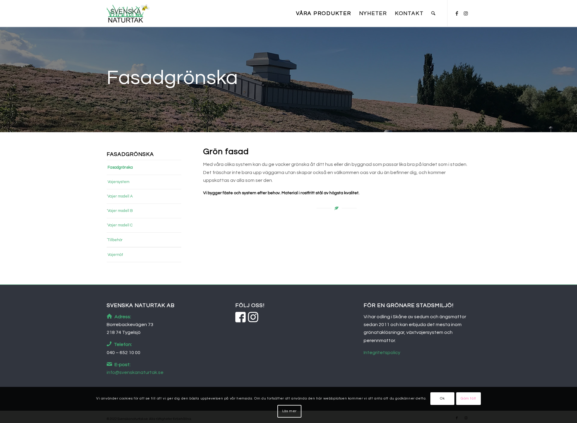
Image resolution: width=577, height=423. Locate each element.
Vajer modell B (120, 211)
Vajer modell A (120, 196)
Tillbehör (115, 240)
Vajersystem (119, 182)
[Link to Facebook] (456, 13)
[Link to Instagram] (465, 13)
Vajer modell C (120, 225)
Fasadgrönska (120, 167)
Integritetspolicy (382, 352)
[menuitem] (323, 13)
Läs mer (289, 411)
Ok (442, 398)
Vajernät (115, 255)
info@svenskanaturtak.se (135, 372)
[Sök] (433, 13)
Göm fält (468, 398)
